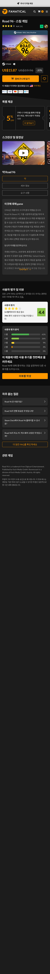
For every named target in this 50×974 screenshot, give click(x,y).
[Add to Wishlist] (44, 78)
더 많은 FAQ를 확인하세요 (25, 444)
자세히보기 (23, 269)
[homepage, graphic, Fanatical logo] (14, 11)
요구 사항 (25, 193)
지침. (22, 297)
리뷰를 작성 (25, 376)
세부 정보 (25, 185)
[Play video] (23, 153)
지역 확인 (37, 86)
